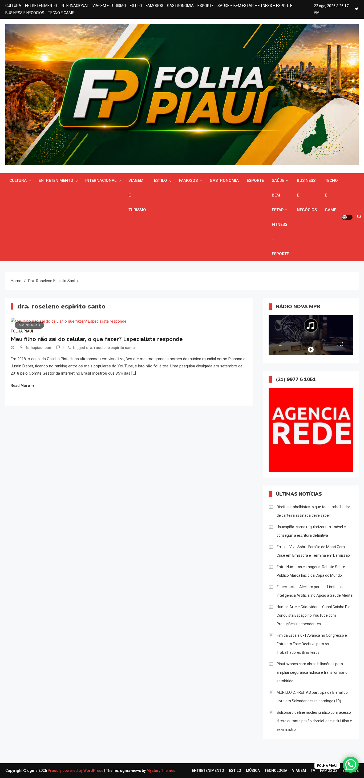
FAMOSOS (154, 5)
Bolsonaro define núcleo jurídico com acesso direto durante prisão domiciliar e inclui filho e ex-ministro (314, 721)
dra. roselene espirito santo (110, 348)
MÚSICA (253, 770)
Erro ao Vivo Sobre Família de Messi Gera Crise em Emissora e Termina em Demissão (313, 551)
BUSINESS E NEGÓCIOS (24, 13)
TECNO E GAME (61, 13)
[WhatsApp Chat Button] (351, 765)
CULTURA (13, 5)
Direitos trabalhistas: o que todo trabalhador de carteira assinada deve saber (313, 511)
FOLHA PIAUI (22, 331)
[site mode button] (347, 217)
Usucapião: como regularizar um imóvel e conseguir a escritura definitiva (311, 531)
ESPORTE (205, 5)
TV (313, 770)
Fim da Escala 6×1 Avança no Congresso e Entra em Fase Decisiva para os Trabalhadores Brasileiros (312, 644)
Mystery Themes (161, 770)
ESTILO (136, 5)
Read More (20, 385)
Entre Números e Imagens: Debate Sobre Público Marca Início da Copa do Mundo (311, 571)
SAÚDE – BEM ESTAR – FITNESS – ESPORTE (254, 5)
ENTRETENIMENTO (41, 5)
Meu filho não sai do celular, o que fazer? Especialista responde (97, 339)
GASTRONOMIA (180, 5)
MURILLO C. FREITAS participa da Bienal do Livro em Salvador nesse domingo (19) (312, 696)
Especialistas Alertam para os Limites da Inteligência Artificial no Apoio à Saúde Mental (315, 591)
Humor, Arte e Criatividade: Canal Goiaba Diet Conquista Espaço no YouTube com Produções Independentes (314, 615)
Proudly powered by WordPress (76, 770)
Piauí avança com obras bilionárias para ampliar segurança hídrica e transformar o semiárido (312, 672)
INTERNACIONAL (75, 5)
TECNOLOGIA (276, 770)
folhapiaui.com (39, 348)
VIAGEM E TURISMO (109, 5)
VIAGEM (299, 770)
